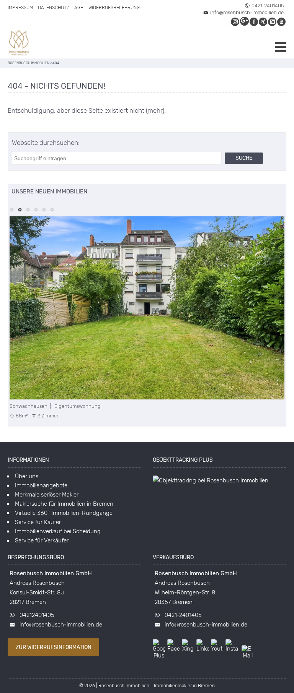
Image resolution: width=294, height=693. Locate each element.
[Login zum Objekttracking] (210, 480)
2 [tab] (20, 209)
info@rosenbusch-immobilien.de (247, 12)
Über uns (26, 476)
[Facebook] (254, 21)
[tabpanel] (147, 317)
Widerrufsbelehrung (114, 7)
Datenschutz (53, 7)
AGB (78, 7)
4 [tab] (36, 209)
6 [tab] (52, 209)
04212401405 (37, 615)
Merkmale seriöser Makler (46, 494)
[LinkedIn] (272, 21)
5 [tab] (44, 209)
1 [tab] (12, 209)
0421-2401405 (268, 5)
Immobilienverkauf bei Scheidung (58, 531)
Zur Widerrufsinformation (53, 647)
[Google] (245, 21)
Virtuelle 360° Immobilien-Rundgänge (64, 513)
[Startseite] (19, 43)
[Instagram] (235, 21)
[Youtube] (281, 21)
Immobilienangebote (41, 485)
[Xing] (263, 21)
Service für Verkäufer (42, 540)
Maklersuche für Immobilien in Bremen (64, 503)
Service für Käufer (38, 522)
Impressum (20, 7)
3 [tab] (28, 209)
